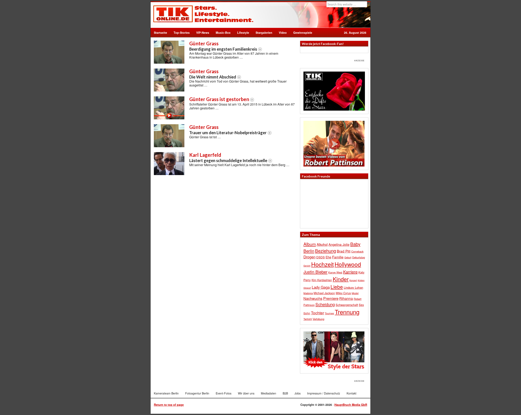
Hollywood (348, 264)
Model (355, 293)
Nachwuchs (312, 298)
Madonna (308, 293)
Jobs (297, 393)
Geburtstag (358, 257)
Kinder (341, 279)
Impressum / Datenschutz (323, 393)
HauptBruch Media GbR (350, 405)
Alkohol (322, 244)
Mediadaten (268, 393)
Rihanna (346, 298)
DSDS (320, 257)
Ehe (328, 257)
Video (281, 32)
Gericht (306, 265)
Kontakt (351, 393)
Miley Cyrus (343, 293)
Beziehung (325, 250)
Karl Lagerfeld (228, 157)
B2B (285, 393)
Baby (355, 244)
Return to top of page (169, 405)
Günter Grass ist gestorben (219, 99)
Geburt (347, 257)
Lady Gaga (321, 287)
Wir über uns (246, 393)
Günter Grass (223, 45)
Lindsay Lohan (353, 287)
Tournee (329, 313)
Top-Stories (182, 32)
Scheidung (325, 304)
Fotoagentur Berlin (197, 393)
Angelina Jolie (338, 244)
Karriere (350, 272)
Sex (361, 305)
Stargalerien (264, 32)
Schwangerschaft (347, 305)
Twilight (307, 319)
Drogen (309, 256)
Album (309, 244)
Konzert (353, 280)
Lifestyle (241, 32)
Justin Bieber (315, 272)
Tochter (317, 313)
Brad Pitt (343, 251)
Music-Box (221, 32)
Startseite (160, 32)
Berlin (308, 251)
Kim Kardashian (322, 280)
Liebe (337, 286)
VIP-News (202, 32)
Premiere (330, 298)
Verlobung (318, 319)
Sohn (306, 313)
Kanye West (335, 272)
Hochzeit (322, 264)
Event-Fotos (223, 393)
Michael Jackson (324, 293)
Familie (338, 256)
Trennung (347, 311)
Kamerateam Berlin (166, 393)
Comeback (357, 251)
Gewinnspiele (302, 32)
